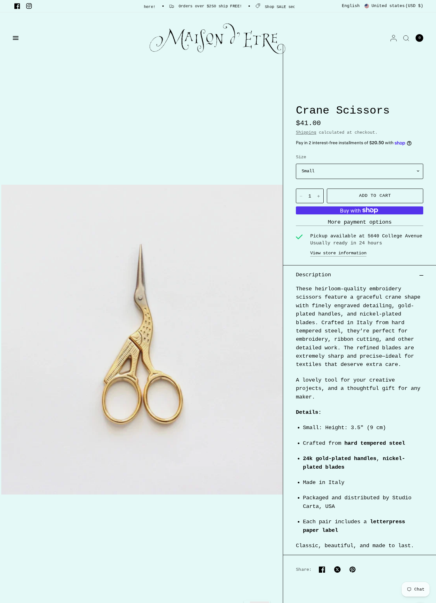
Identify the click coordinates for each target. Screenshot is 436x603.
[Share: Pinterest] (352, 569)
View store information (338, 253)
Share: (304, 569)
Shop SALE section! (277, 7)
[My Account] (393, 37)
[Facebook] (17, 6)
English (351, 6)
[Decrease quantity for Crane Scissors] (301, 196)
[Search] (406, 37)
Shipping (306, 132)
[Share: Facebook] (322, 569)
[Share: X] (337, 569)
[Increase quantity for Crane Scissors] (318, 196)
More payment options (360, 222)
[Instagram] (29, 6)
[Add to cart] (375, 196)
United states (397, 6)
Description (313, 275)
